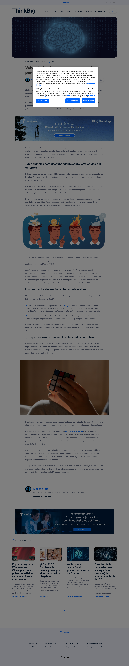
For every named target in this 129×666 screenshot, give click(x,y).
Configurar (42, 101)
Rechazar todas (73, 101)
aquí (68, 95)
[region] (65, 87)
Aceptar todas (88, 101)
